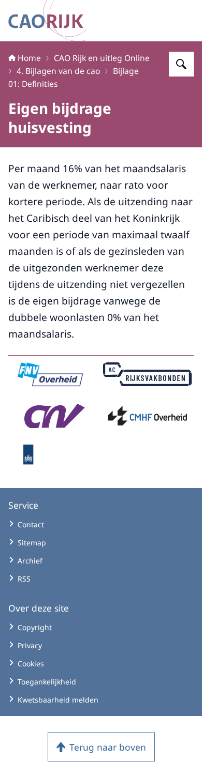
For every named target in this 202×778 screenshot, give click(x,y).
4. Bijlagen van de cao (58, 71)
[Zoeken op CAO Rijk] (181, 64)
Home (29, 58)
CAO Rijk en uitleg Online (102, 58)
